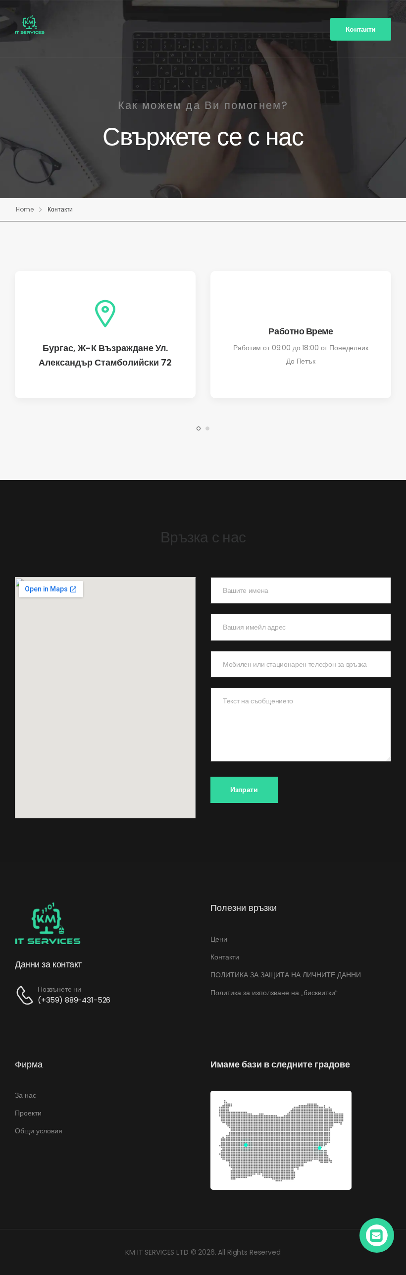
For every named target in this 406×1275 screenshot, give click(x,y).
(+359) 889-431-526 (74, 1000)
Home (25, 209)
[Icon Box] (105, 334)
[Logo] (30, 24)
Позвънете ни (59, 989)
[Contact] (26, 995)
